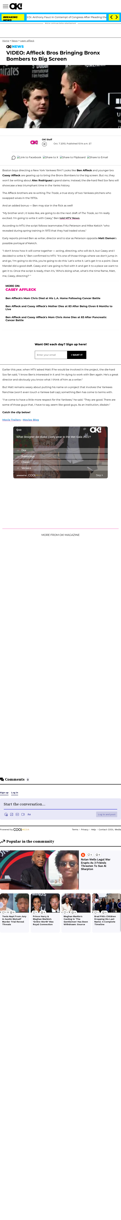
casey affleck (27, 40)
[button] (6, 6)
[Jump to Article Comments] (13, 158)
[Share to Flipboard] (73, 158)
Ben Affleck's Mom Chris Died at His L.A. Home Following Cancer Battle (53, 298)
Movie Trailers (11, 419)
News (15, 40)
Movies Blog (31, 419)
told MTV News (70, 218)
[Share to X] (50, 158)
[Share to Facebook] (29, 158)
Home (5, 40)
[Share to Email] (97, 158)
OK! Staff (47, 139)
